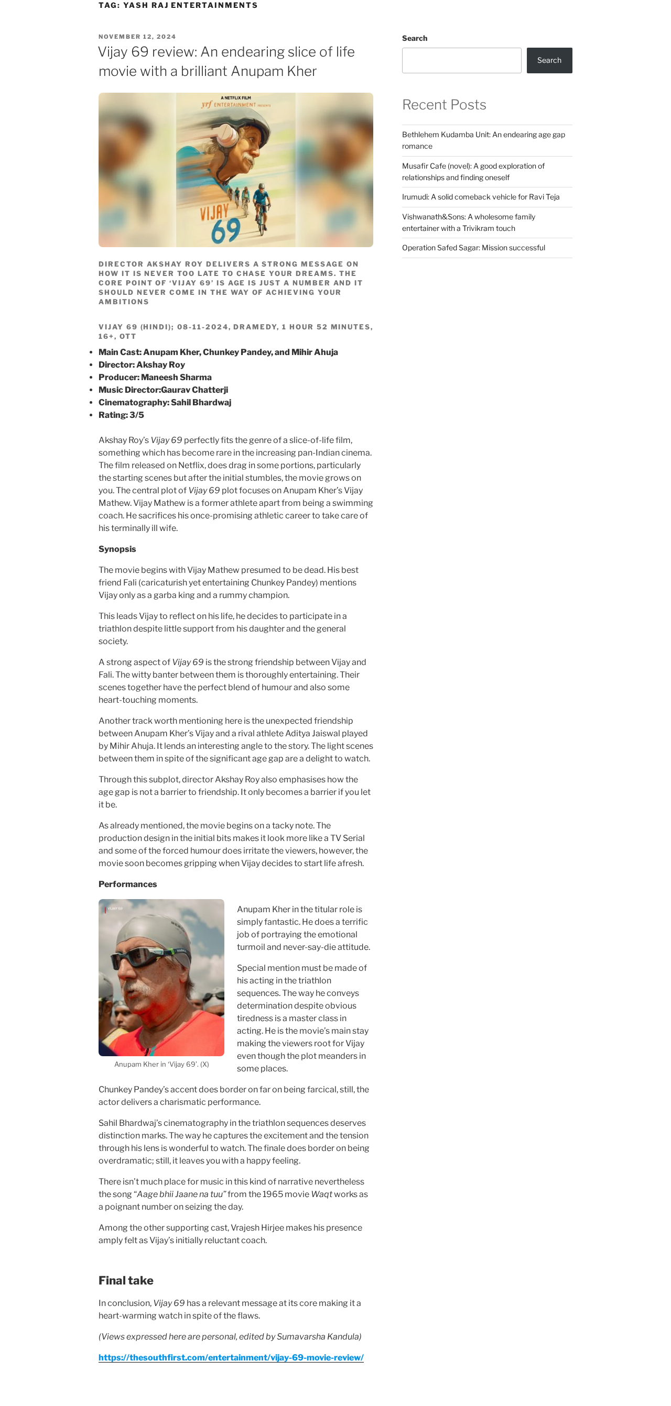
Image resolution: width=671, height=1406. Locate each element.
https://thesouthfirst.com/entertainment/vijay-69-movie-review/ (231, 1358)
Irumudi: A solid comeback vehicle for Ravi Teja (481, 196)
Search (414, 38)
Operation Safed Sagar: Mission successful (473, 247)
